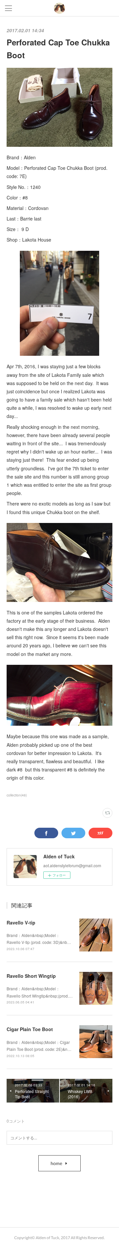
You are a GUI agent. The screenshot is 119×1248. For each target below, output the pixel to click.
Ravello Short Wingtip (31, 976)
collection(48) (17, 795)
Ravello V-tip (21, 922)
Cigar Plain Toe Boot (30, 1029)
